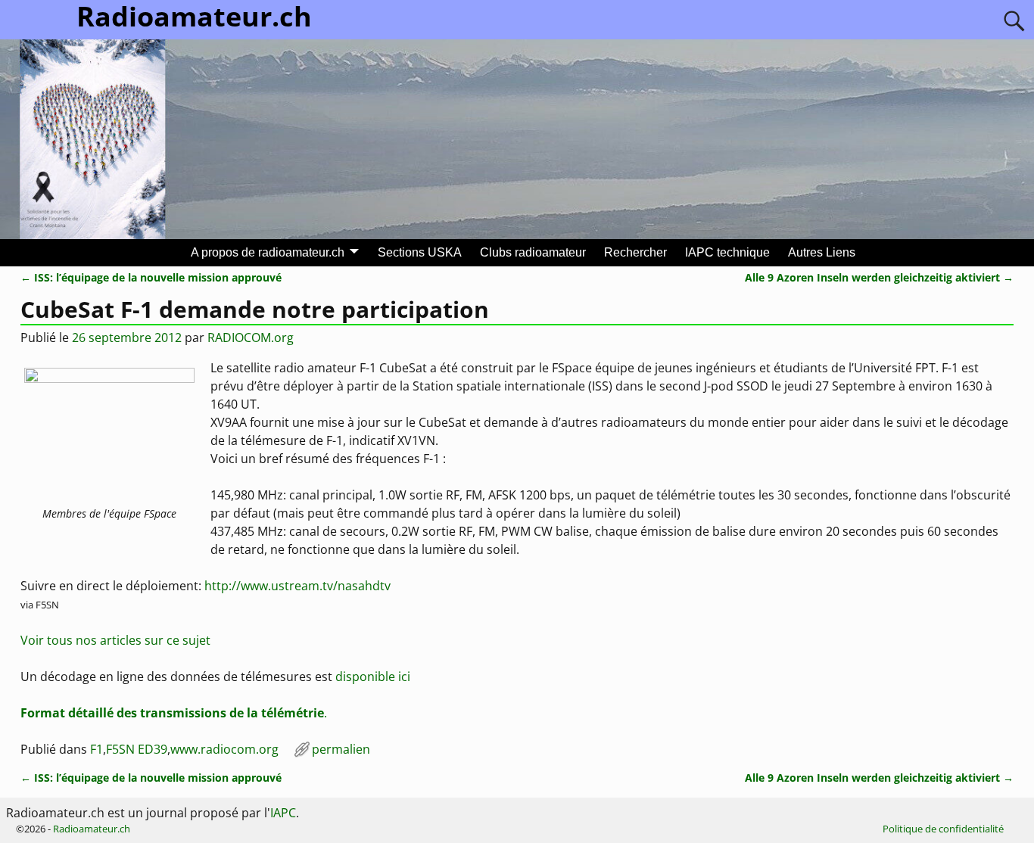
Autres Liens (821, 252)
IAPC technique (727, 252)
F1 (96, 749)
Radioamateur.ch (91, 828)
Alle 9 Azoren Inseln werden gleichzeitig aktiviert (879, 277)
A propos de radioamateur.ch (267, 252)
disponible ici (372, 676)
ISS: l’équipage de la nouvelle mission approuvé (151, 277)
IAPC (283, 812)
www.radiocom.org (224, 749)
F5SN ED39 (136, 749)
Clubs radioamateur (533, 252)
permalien (341, 749)
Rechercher (635, 252)
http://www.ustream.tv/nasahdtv (297, 585)
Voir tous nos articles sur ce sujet (115, 640)
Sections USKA (420, 252)
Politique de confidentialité (943, 828)
